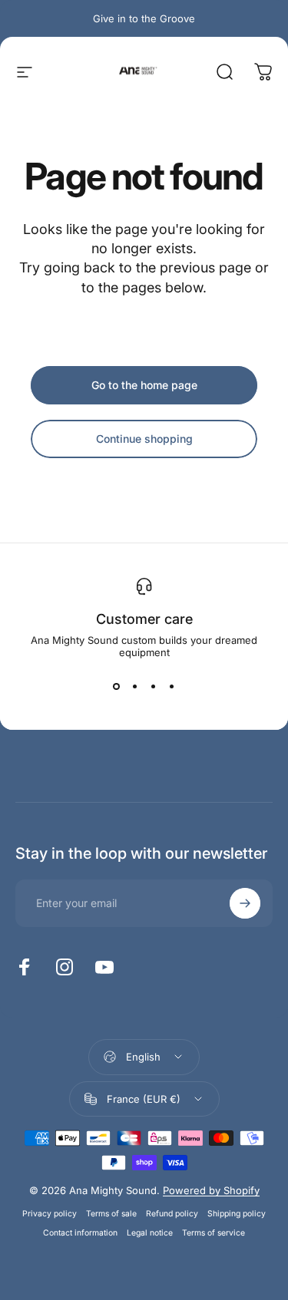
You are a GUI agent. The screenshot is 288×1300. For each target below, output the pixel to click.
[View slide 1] (117, 686)
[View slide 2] (135, 686)
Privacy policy (49, 1214)
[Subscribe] (245, 903)
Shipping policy (236, 1214)
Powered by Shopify (211, 1190)
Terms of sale (111, 1214)
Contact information (80, 1233)
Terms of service (213, 1233)
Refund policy (172, 1214)
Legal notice (150, 1233)
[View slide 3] (153, 686)
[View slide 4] (172, 686)
